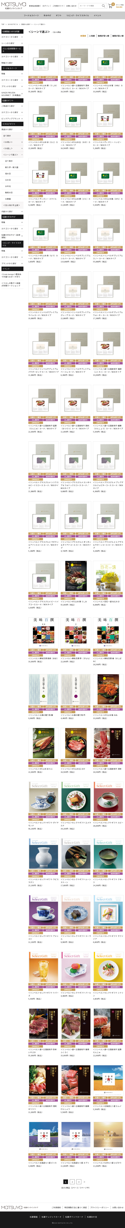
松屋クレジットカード (52, 1216)
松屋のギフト (8, 100)
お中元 (8, 186)
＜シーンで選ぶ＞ (39, 24)
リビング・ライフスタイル (77, 15)
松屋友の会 (92, 1216)
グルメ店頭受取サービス (11, 49)
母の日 (8, 173)
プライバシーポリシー (99, 1207)
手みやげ (47, 15)
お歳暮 (8, 199)
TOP (3, 24)
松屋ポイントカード (74, 1216)
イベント (97, 15)
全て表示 (7, 135)
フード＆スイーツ (31, 15)
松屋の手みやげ (9, 216)
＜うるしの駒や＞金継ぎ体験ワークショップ (10, 284)
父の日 (8, 180)
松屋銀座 (34, 1216)
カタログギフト (13, 24)
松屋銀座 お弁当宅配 (11, 31)
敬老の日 (9, 192)
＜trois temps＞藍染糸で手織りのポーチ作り (11, 275)
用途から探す (25, 24)
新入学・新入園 (11, 167)
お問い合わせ (71, 6)
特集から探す (7, 63)
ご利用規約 (56, 1207)
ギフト (59, 15)
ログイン (46, 6)
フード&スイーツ (9, 68)
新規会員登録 (34, 6)
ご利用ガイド (58, 6)
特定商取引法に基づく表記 (75, 1207)
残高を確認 (119, 7)
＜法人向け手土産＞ (11, 205)
